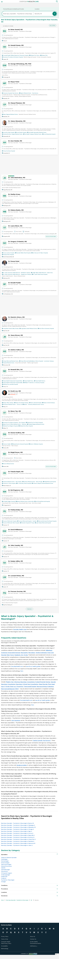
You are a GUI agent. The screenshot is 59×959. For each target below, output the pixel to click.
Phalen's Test (10, 682)
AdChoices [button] (33, 946)
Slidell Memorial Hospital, (50, 481)
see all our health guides (33, 666)
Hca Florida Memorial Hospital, (43, 501)
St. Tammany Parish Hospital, (24, 483)
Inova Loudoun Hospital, (9, 252)
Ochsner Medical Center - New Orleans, (12, 481)
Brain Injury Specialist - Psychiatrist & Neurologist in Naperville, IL (18, 835)
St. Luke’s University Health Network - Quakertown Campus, (17, 274)
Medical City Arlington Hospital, (10, 426)
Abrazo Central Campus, (49, 402)
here (21, 671)
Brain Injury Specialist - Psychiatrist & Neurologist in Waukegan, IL (18, 825)
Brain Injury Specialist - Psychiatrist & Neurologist (17, 900)
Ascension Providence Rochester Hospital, (13, 57)
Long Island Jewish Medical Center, (29, 328)
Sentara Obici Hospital (8, 254)
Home (2, 900)
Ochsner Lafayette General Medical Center (43, 483)
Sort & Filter (52, 25)
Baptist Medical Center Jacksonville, (25, 501)
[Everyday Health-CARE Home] (29, 1)
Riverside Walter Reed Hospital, (23, 252)
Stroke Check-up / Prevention (14, 686)
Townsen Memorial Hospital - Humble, (27, 521)
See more (29, 609)
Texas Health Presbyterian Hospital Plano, (13, 381)
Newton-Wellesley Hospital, (36, 444)
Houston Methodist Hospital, (10, 521)
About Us (32, 936)
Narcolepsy (31, 652)
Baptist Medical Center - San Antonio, (29, 93)
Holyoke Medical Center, (9, 362)
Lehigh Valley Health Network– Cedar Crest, (42, 272)
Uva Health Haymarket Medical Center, (37, 132)
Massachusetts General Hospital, (20, 444)
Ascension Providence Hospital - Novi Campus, (14, 422)
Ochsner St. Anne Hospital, (9, 483)
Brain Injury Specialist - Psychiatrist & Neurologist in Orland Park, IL (18, 839)
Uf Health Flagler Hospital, (9, 501)
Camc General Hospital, (36, 402)
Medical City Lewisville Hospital (10, 384)
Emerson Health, (7, 444)
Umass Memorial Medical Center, (11, 361)
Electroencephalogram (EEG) (10, 689)
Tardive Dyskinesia (41, 652)
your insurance (15, 720)
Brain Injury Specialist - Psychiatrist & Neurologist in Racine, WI (17, 823)
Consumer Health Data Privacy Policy (6, 942)
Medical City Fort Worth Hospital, (35, 422)
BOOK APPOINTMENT (51, 236)
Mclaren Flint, (45, 55)
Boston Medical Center (8, 463)
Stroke (26, 655)
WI (31, 900)
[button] (57, 1)
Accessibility (4, 946)
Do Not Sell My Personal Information (35, 942)
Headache (17, 655)
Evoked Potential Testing (42, 682)
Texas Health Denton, (40, 381)
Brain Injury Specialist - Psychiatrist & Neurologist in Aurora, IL (17, 833)
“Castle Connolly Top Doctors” (42, 740)
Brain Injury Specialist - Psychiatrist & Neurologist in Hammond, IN (18, 843)
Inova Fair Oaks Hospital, (9, 132)
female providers (22, 765)
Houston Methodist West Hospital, (11, 522)
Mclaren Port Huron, (35, 55)
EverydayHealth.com (17, 666)
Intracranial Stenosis (14, 652)
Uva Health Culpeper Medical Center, (33, 134)
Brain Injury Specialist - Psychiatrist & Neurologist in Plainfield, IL (17, 841)
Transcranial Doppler (30, 686)
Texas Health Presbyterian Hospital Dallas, (13, 382)
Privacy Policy (4, 936)
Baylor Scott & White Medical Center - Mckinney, (15, 424)
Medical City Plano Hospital (26, 426)
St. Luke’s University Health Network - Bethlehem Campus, (17, 272)
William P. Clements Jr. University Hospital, (34, 382)
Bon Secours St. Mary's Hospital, (40, 252)
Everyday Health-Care (19, 629)
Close (56, 954)
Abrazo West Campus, (8, 402)
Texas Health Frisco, (29, 381)
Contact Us (33, 939)
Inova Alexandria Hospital (49, 134)
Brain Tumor (10, 655)
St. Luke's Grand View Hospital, (40, 274)
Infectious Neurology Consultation (24, 682)
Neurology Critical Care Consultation (27, 684)
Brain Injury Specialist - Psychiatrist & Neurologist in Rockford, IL (18, 837)
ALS (22, 655)
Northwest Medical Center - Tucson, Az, (12, 404)
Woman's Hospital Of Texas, (27, 522)
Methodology (4, 948)
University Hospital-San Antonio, (11, 93)
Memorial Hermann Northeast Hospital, (47, 521)
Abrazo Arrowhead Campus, (22, 402)
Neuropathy (24, 652)
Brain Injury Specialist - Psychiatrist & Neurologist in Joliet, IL (17, 845)
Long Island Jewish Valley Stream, (11, 328)
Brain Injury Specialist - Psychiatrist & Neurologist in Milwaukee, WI (18, 827)
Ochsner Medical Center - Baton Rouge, (33, 481)
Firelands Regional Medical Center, (36, 424)
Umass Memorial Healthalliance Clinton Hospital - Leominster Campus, (37, 361)
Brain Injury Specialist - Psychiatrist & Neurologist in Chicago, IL (17, 829)
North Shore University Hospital (46, 328)
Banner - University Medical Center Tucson (34, 404)
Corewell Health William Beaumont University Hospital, (16, 55)
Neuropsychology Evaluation (45, 686)
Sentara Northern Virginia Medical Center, (13, 134)
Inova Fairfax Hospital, (21, 132)
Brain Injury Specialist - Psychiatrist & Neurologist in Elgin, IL (16, 831)
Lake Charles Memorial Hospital (43, 522)
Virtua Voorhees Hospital (9, 151)
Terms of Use (4, 939)
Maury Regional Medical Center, (10, 114)
